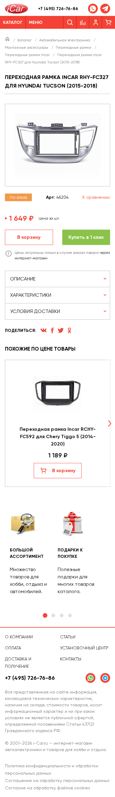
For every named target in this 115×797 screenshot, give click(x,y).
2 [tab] (53, 615)
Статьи (67, 636)
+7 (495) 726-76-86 (58, 8)
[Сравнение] (82, 22)
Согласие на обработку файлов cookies (47, 787)
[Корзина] (108, 22)
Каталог (25, 40)
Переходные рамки (74, 47)
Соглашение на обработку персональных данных (57, 780)
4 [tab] (70, 615)
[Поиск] (70, 22)
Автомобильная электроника (65, 40)
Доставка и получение (18, 662)
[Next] (109, 423)
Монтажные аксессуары (27, 47)
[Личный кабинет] (95, 22)
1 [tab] (45, 615)
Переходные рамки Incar (28, 55)
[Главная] (8, 40)
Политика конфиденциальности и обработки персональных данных (51, 769)
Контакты (70, 658)
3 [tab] (61, 615)
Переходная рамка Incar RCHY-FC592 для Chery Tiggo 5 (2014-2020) (58, 436)
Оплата (13, 647)
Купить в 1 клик (86, 237)
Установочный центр (84, 647)
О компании (19, 636)
